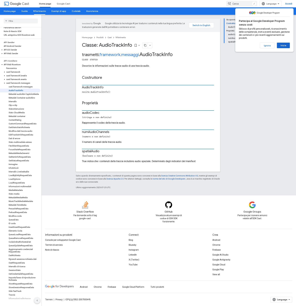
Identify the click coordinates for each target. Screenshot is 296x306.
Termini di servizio (54, 245)
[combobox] (241, 3)
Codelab (76, 11)
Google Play (218, 269)
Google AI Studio (220, 255)
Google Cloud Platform (133, 287)
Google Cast (63, 3)
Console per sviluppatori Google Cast (63, 240)
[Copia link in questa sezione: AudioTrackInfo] (106, 87)
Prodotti (100, 37)
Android (216, 240)
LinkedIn (133, 255)
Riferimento (39, 11)
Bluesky (132, 245)
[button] (20, 50)
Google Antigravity (221, 259)
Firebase (216, 250)
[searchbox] (21, 20)
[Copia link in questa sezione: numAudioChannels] (112, 132)
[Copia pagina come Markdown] (145, 45)
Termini (49, 299)
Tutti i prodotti (157, 287)
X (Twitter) (134, 259)
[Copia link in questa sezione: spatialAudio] (102, 151)
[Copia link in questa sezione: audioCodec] (102, 113)
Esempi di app (58, 11)
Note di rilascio (52, 250)
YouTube (133, 264)
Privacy (59, 299)
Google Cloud (218, 264)
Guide (24, 11)
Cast (25, 4)
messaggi (130, 54)
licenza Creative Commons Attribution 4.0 (179, 176)
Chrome (216, 245)
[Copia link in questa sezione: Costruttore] (105, 78)
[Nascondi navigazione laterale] (37, 300)
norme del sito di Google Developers (169, 179)
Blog (131, 240)
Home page (45, 3)
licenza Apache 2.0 (115, 179)
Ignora (267, 45)
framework (109, 54)
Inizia (283, 45)
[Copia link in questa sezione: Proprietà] (101, 103)
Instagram (134, 250)
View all (216, 274)
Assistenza (92, 11)
